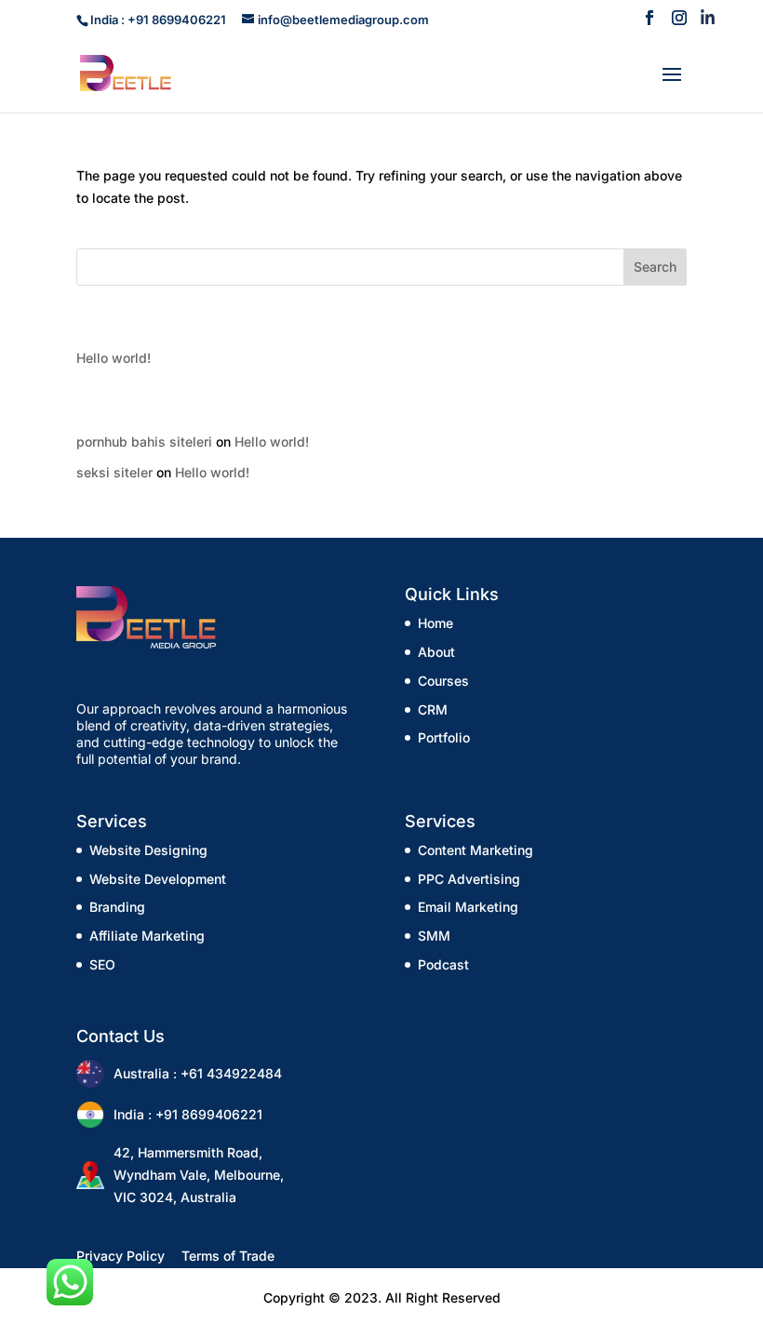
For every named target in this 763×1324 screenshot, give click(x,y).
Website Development (157, 879)
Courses (443, 681)
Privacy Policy (120, 1256)
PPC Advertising (469, 879)
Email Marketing (468, 907)
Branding (117, 907)
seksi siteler (114, 472)
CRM (433, 709)
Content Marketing (475, 850)
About (436, 652)
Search (655, 266)
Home (435, 623)
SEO (102, 964)
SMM (434, 935)
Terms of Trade (227, 1256)
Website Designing (148, 850)
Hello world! (113, 358)
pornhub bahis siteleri (144, 441)
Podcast (443, 964)
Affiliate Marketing (147, 935)
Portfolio (444, 737)
